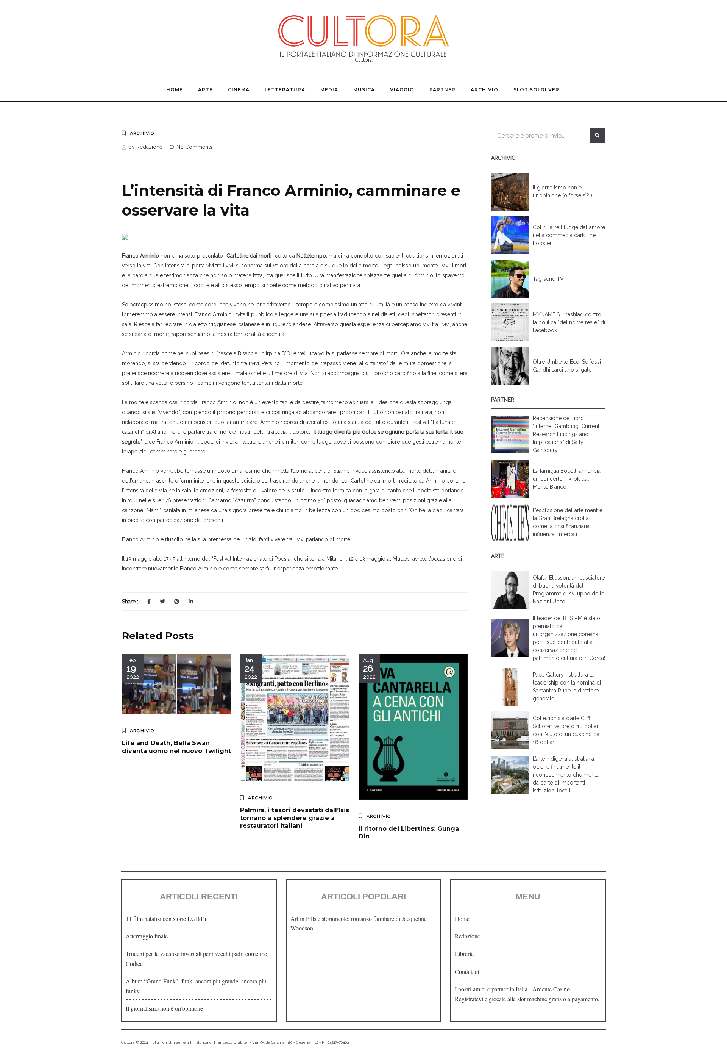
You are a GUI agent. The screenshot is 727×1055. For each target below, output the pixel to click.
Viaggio (402, 89)
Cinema (239, 89)
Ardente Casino (551, 989)
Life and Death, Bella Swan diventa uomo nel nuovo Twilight (176, 747)
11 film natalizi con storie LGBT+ (166, 918)
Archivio (484, 89)
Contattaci (467, 971)
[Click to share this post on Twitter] (162, 601)
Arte (205, 89)
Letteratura (285, 89)
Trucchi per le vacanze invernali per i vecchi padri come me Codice (196, 958)
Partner (442, 89)
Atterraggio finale (147, 936)
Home (174, 89)
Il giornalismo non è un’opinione (164, 1008)
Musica (364, 89)
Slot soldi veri (537, 89)
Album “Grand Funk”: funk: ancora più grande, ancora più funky (196, 986)
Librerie (464, 954)
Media (329, 89)
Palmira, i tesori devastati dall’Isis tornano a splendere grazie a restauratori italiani (294, 818)
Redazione (467, 936)
